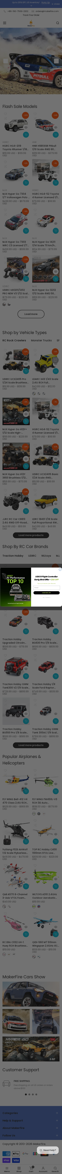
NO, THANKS (46, 597)
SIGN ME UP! (46, 593)
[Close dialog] (60, 569)
